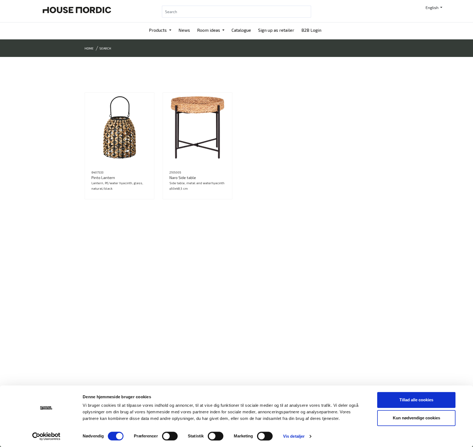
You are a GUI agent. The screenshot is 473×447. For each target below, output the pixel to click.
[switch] (170, 436)
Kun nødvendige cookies (416, 418)
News (184, 30)
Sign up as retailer (276, 30)
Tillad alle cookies (416, 399)
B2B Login (311, 30)
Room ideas (209, 30)
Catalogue (241, 30)
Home (89, 48)
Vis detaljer (294, 436)
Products (158, 30)
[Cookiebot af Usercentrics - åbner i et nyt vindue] (46, 436)
